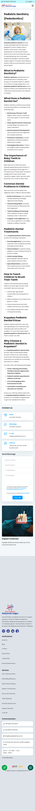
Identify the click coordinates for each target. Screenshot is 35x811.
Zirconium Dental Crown (9, 703)
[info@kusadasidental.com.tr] (6, 434)
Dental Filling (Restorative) (9, 679)
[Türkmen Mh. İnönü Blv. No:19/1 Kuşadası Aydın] (6, 443)
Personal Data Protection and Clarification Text (9, 663)
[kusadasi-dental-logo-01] (8, 5)
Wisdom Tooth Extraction (9, 688)
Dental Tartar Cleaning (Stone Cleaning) (9, 684)
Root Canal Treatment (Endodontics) (9, 693)
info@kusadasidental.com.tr (17, 436)
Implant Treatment (10, 539)
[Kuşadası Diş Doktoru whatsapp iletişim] (30, 767)
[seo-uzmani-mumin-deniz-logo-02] (21, 766)
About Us (4, 640)
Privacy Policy (6, 653)
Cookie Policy (6, 658)
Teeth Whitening (7, 698)
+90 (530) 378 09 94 (15, 417)
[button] (29, 1)
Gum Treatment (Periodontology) (9, 674)
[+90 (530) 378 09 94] (6, 415)
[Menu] (33, 6)
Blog (3, 644)
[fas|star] (3, 631)
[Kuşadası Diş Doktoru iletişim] (4, 768)
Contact (4, 648)
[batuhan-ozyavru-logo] (14, 766)
